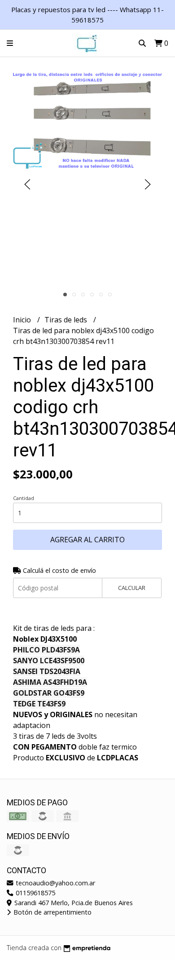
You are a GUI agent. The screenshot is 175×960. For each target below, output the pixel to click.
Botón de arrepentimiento (52, 912)
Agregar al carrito (87, 540)
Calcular (131, 588)
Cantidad (23, 498)
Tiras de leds (66, 320)
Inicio (23, 320)
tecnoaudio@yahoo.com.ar (54, 883)
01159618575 (34, 893)
